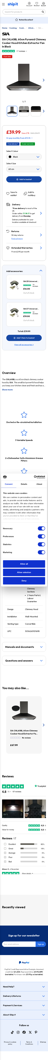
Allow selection (24, 572)
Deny (24, 581)
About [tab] (39, 484)
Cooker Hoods (22, 28)
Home (4, 28)
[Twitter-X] (30, 1032)
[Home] (13, 4)
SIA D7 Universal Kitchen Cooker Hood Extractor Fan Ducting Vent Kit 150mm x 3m (30, 309)
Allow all (24, 564)
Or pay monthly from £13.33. (18, 138)
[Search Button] (43, 12)
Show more (7, 389)
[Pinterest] (36, 1032)
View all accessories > (24, 345)
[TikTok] (12, 1032)
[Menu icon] (3, 4)
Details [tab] (24, 484)
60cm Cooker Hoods (31, 28)
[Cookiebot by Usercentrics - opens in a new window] (34, 477)
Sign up (41, 944)
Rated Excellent (26, 20)
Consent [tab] (9, 484)
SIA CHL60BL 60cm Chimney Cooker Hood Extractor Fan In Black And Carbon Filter (24, 732)
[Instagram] (18, 1032)
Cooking (13, 28)
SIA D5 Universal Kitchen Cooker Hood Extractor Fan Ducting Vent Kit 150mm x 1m (30, 281)
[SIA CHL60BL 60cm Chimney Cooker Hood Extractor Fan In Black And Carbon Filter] (24, 712)
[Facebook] (24, 1032)
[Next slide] (43, 80)
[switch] (41, 536)
